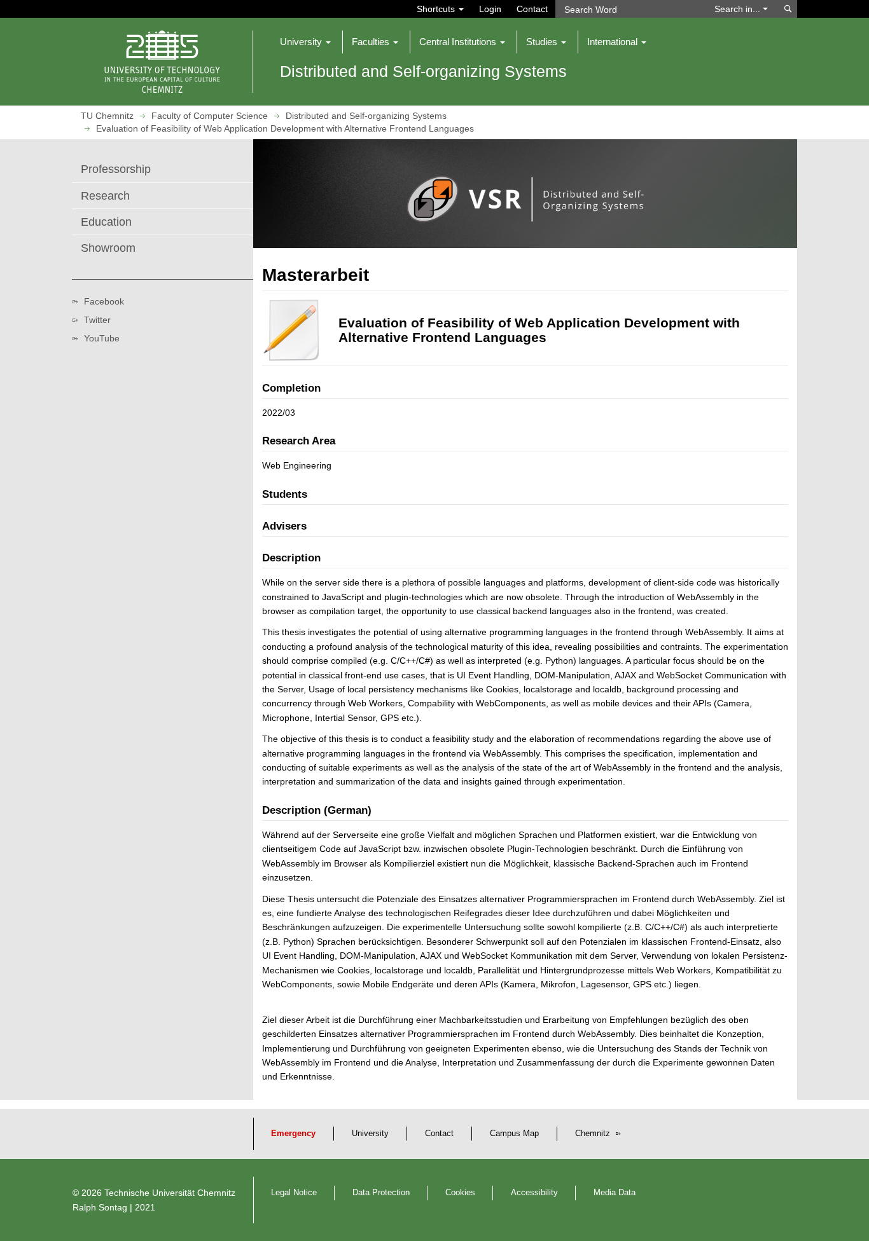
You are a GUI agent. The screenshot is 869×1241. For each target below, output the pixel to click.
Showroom (108, 248)
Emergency (293, 1133)
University (370, 1133)
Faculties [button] (372, 41)
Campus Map (514, 1133)
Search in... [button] (738, 9)
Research (105, 195)
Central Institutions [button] (459, 41)
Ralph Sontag (100, 1207)
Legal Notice (294, 1192)
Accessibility (534, 1192)
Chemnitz (594, 1133)
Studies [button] (543, 41)
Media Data (615, 1192)
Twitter (97, 320)
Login (490, 9)
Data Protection (381, 1192)
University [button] (302, 41)
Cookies (460, 1192)
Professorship (116, 169)
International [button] (613, 41)
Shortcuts (437, 9)
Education (106, 222)
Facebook (104, 301)
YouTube (102, 338)
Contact (532, 9)
